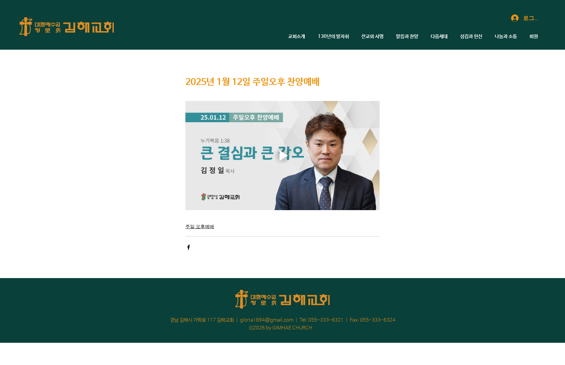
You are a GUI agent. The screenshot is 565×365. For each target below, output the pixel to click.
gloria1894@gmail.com (266, 320)
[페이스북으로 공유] (188, 247)
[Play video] (282, 155)
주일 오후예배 (199, 226)
